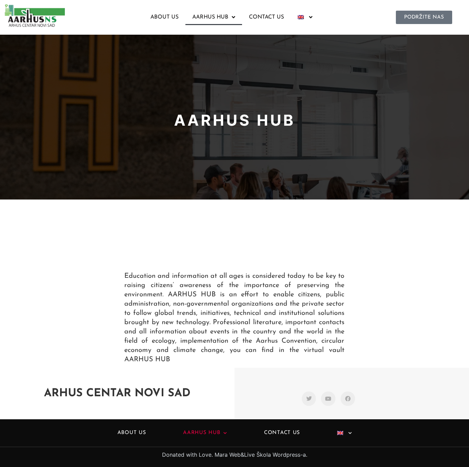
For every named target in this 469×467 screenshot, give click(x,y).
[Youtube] (328, 398)
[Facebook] (348, 398)
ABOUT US (164, 17)
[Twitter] (309, 398)
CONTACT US (266, 17)
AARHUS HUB (210, 17)
